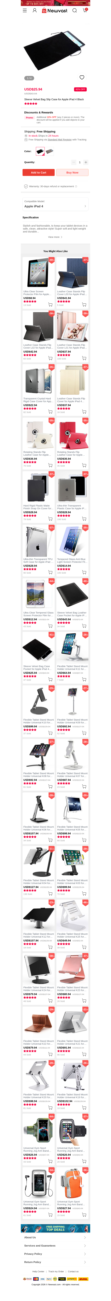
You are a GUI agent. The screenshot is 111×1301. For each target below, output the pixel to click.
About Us (30, 1237)
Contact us (73, 1271)
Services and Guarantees (40, 1245)
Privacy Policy (33, 1253)
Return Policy (32, 1262)
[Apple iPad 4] (55, 1228)
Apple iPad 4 (33, 206)
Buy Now (72, 172)
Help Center (38, 1271)
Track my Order (56, 1271)
